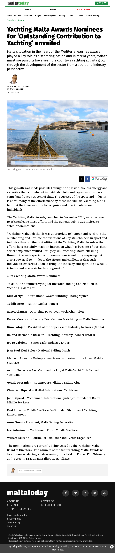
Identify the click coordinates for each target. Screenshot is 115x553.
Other (80, 16)
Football (28, 16)
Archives (11, 526)
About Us (13, 501)
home (28, 9)
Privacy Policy (14, 518)
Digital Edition (51, 505)
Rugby (38, 16)
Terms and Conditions (18, 515)
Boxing (62, 16)
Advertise (47, 501)
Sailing (21, 20)
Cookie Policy (13, 522)
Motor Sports (50, 16)
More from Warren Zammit (30, 471)
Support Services (19, 509)
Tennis (71, 16)
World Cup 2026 (14, 16)
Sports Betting (92, 16)
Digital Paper (83, 9)
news (53, 9)
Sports (10, 20)
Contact (12, 505)
